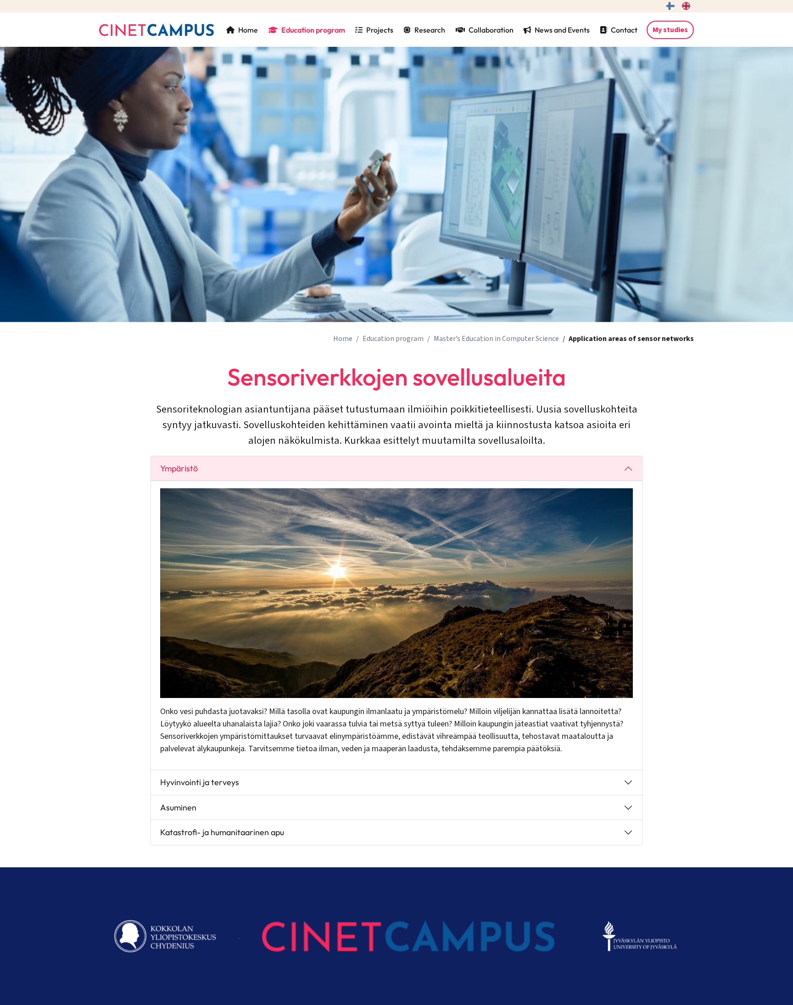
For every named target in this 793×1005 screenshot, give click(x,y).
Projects (379, 29)
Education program (313, 29)
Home (248, 29)
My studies (670, 30)
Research (429, 29)
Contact (624, 29)
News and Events (562, 29)
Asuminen (178, 807)
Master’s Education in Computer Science (496, 339)
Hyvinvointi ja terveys (199, 782)
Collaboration (491, 29)
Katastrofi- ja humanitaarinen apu (222, 832)
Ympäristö (179, 468)
